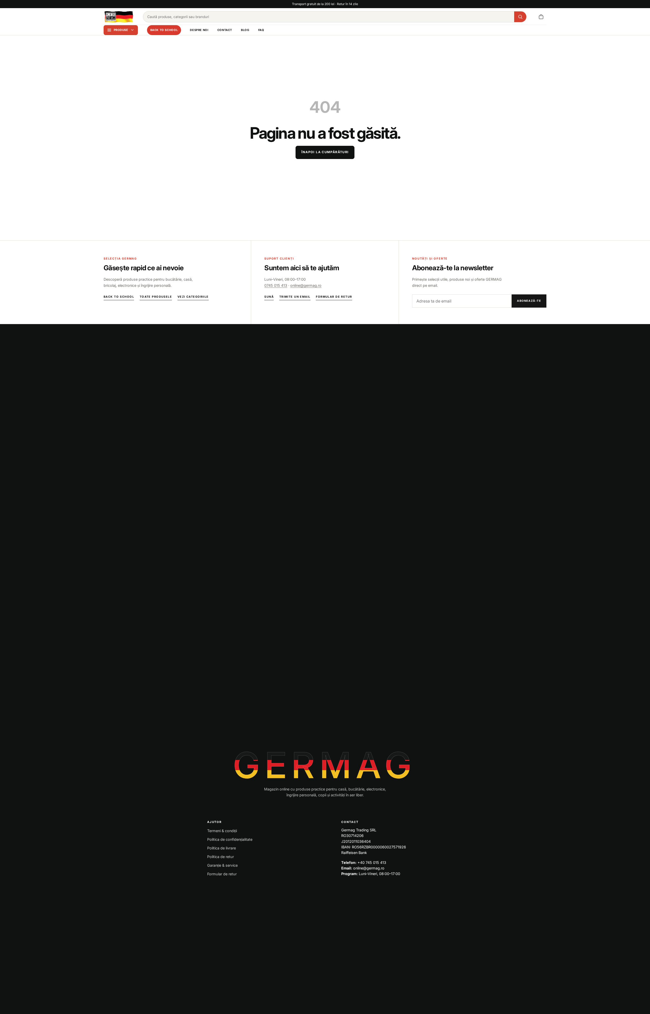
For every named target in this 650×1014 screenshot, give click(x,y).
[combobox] (328, 16)
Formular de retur (334, 296)
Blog (245, 30)
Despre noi (199, 30)
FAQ (261, 30)
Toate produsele (156, 296)
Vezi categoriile (193, 296)
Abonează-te (529, 301)
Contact (224, 30)
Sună (269, 296)
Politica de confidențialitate (229, 839)
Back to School (164, 30)
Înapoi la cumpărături (325, 152)
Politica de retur (220, 856)
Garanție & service (222, 865)
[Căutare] (520, 16)
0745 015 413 (275, 285)
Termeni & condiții (222, 831)
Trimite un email (295, 296)
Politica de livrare (221, 848)
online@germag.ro (305, 285)
